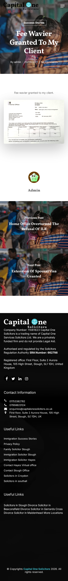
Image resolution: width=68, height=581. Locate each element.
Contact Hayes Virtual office (20, 465)
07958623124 (17, 405)
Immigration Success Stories (20, 438)
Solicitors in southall (15, 481)
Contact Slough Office (16, 470)
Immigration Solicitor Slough (20, 454)
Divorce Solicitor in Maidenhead (23, 512)
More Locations (53, 512)
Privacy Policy (12, 443)
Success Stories (34, 22)
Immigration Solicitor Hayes (19, 459)
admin (17, 61)
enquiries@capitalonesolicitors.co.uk (30, 408)
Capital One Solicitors (36, 568)
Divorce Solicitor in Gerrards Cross (41, 509)
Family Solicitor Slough (17, 449)
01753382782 (17, 401)
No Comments (49, 61)
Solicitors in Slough (15, 505)
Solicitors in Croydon (16, 475)
